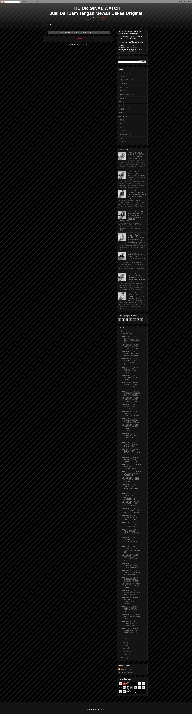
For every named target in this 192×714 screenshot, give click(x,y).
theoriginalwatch (127, 669)
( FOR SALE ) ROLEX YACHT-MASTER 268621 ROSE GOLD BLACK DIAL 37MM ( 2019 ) (136, 155)
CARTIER (121, 87)
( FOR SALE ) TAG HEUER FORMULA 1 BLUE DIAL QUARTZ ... (131, 406)
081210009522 (101, 18)
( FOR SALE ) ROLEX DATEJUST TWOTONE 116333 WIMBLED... (131, 393)
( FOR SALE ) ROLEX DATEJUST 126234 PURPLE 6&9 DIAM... (130, 347)
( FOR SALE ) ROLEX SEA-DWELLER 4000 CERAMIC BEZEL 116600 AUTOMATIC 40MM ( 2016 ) (137, 194)
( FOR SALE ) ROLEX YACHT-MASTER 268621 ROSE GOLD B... (130, 339)
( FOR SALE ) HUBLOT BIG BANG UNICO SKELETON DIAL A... (130, 504)
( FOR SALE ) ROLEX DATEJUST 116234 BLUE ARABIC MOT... (130, 579)
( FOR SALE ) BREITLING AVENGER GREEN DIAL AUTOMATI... (131, 466)
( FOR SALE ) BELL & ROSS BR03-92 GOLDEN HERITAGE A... (130, 532)
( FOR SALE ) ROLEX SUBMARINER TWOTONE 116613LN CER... (131, 452)
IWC (119, 102)
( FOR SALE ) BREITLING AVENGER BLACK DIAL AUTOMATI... (131, 480)
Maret (125, 648)
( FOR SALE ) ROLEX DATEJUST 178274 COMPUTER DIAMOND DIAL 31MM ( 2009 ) (136, 237)
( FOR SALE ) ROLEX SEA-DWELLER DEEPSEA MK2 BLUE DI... (130, 361)
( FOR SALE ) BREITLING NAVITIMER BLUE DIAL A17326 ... (131, 616)
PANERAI (121, 124)
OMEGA (121, 116)
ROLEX (121, 127)
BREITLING (122, 83)
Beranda (78, 39)
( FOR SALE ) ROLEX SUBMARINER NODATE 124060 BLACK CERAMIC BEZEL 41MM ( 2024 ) (136, 256)
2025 (122, 658)
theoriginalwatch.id (100, 20)
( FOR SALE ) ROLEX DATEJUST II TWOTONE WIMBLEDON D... (130, 496)
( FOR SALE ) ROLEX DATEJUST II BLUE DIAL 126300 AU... (130, 444)
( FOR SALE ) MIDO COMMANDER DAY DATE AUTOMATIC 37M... (130, 609)
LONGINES (122, 109)
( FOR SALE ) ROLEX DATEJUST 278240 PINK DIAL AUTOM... (130, 420)
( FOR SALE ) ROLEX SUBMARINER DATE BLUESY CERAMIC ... (130, 524)
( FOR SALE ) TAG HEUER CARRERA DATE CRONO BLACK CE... (131, 549)
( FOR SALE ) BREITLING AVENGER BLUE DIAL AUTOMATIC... (131, 473)
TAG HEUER (122, 134)
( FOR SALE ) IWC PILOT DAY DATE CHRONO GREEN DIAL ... (131, 586)
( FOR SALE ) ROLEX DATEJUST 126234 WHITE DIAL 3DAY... (130, 400)
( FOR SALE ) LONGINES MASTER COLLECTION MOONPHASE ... (131, 600)
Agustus (125, 334)
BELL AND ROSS (124, 80)
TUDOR (121, 138)
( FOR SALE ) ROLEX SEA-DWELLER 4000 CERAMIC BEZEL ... (130, 377)
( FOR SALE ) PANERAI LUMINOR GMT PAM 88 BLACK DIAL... (130, 623)
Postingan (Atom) (82, 44)
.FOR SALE (122, 72)
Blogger (102, 709)
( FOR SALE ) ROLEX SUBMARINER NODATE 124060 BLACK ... (130, 370)
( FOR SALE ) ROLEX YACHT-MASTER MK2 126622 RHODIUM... (131, 592)
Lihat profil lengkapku (125, 672)
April (124, 645)
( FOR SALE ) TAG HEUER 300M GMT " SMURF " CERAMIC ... (131, 517)
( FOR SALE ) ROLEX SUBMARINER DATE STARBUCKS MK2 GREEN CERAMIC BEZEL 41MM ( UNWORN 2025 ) (130, 216)
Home (49, 24)
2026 (122, 331)
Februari (126, 651)
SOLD (120, 131)
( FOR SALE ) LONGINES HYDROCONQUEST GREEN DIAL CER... (131, 459)
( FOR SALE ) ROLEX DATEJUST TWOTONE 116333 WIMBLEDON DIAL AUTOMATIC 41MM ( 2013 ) (136, 277)
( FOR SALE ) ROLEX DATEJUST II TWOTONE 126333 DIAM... (130, 487)
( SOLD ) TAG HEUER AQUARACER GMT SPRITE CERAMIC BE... (130, 385)
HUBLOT (121, 98)
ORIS (120, 120)
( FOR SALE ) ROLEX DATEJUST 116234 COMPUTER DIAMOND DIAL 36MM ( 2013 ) (136, 295)
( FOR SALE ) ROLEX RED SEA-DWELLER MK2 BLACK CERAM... (131, 510)
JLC (119, 105)
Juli (124, 636)
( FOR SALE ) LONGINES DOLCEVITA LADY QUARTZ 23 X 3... (131, 630)
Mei (124, 642)
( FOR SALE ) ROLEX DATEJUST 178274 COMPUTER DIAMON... (130, 436)
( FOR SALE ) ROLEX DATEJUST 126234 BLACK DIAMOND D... (131, 565)
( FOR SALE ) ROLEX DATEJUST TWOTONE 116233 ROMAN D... (131, 572)
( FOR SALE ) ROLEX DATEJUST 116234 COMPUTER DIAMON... (130, 427)
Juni (124, 639)
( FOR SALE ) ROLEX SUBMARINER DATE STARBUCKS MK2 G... (131, 353)
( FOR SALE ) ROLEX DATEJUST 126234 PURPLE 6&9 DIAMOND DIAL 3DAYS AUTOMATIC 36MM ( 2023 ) (137, 175)
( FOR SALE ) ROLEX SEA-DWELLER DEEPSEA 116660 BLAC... (130, 557)
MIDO (120, 113)
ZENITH (121, 142)
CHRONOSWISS (124, 94)
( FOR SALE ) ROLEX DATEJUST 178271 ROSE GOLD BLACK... (131, 413)
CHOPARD (122, 91)
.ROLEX (121, 76)
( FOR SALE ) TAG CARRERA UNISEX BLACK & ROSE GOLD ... (131, 540)
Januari (125, 654)
